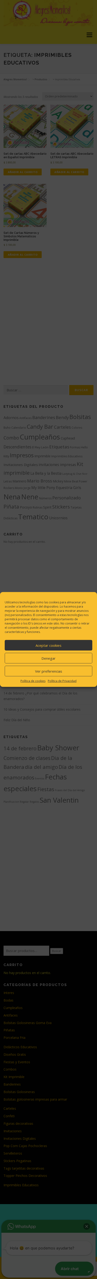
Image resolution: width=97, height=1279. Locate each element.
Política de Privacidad (62, 681)
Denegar (48, 658)
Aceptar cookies (48, 645)
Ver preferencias (48, 671)
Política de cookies (32, 681)
